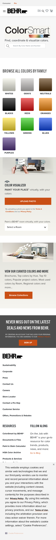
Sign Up (28, 342)
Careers (6, 390)
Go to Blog (35, 453)
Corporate (7, 371)
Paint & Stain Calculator (14, 446)
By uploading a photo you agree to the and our (23, 210)
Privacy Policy (26, 211)
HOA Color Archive (12, 452)
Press (5, 377)
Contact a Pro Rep (11, 403)
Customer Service (11, 409)
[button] (14, 533)
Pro (15, 3)
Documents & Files (12, 439)
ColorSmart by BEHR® (13, 433)
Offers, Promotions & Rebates (17, 415)
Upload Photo (28, 201)
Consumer (7, 3)
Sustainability (9, 365)
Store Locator (9, 396)
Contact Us (8, 384)
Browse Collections (18, 295)
